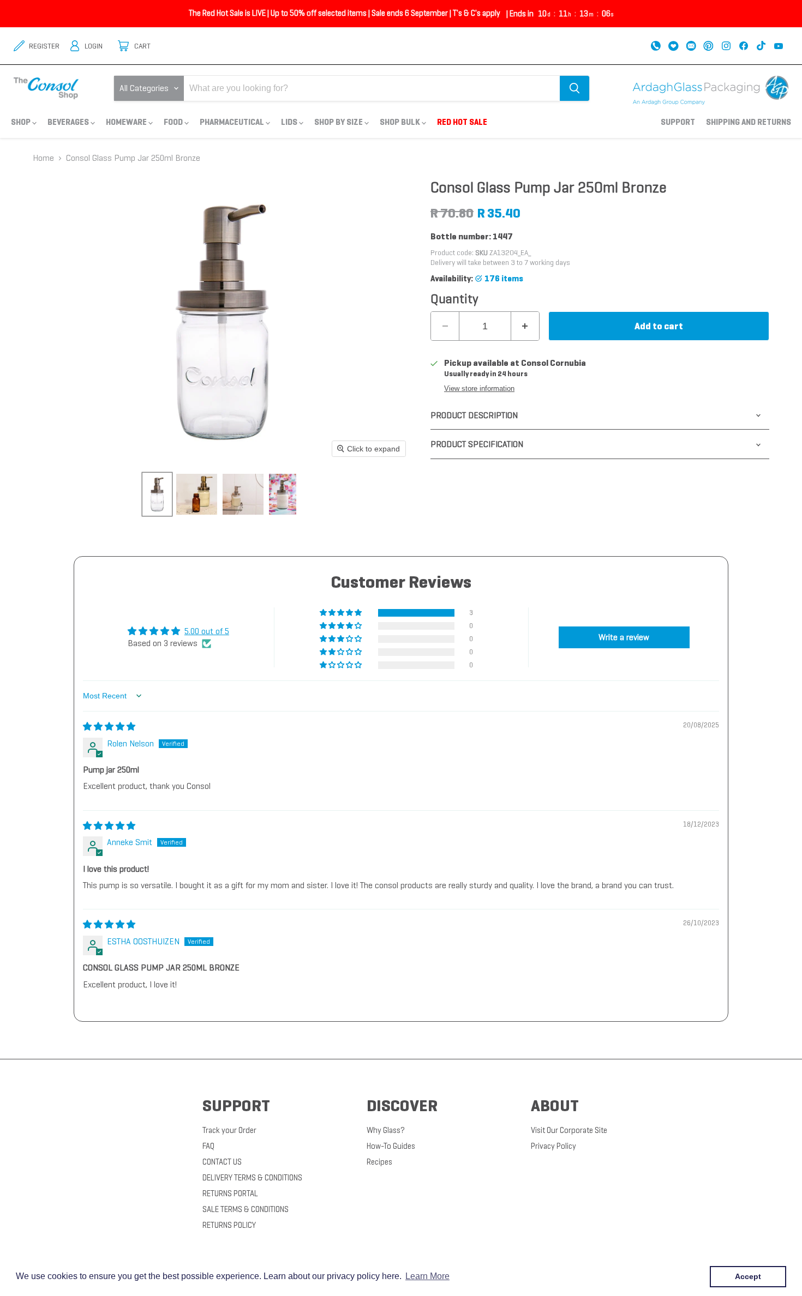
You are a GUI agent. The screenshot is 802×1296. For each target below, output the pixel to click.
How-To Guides (391, 1146)
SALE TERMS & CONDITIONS (245, 1209)
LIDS (290, 122)
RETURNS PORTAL (230, 1193)
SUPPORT (678, 122)
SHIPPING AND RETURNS (748, 122)
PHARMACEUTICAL (233, 122)
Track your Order (229, 1130)
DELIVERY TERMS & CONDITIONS (252, 1177)
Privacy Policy (553, 1146)
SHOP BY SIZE (339, 122)
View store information (479, 389)
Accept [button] (748, 1276)
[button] (341, 613)
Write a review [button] (623, 637)
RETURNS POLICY (229, 1225)
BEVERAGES (69, 122)
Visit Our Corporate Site (569, 1130)
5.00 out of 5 (206, 631)
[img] (109, 726)
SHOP (21, 122)
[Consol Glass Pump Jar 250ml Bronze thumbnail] (157, 494)
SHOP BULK (401, 122)
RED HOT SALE (462, 122)
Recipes (379, 1161)
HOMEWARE (127, 122)
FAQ (208, 1146)
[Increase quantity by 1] (525, 326)
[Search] (574, 88)
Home (43, 158)
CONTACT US (222, 1161)
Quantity (454, 298)
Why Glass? (386, 1130)
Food (174, 122)
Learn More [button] (427, 1276)
